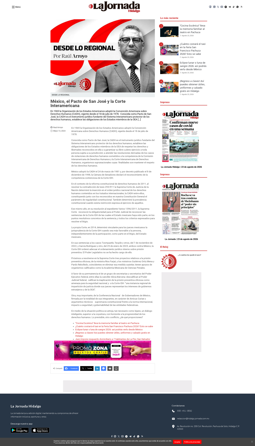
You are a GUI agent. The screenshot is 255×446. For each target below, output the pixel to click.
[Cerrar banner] (252, 442)
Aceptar (177, 442)
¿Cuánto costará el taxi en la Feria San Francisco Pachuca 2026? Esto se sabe (114, 326)
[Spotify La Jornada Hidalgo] (225, 7)
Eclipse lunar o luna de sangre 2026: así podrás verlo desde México (109, 329)
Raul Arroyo (58, 127)
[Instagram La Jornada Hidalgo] (214, 7)
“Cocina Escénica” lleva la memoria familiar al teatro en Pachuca (107, 323)
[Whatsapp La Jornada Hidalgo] (237, 7)
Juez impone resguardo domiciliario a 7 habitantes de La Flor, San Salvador (112, 339)
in (97, 368)
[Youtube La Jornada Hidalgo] (221, 7)
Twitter (89, 368)
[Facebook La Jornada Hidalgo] (210, 7)
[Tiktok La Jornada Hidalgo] (233, 7)
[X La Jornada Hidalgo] (218, 7)
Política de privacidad (192, 442)
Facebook (73, 368)
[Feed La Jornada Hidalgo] (241, 7)
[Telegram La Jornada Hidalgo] (229, 7)
